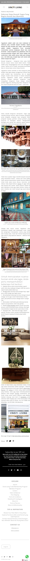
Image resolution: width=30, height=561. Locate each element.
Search (15, 485)
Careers (15, 491)
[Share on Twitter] (10, 441)
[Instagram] (21, 470)
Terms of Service (15, 503)
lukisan (11, 390)
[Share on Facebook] (7, 441)
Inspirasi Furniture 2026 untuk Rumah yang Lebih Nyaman (15, 516)
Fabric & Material (15, 493)
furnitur (17, 393)
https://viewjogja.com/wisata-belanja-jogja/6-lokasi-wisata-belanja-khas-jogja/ (17, 172)
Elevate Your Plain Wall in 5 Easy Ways (15, 513)
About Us (15, 501)
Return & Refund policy (15, 505)
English (6, 547)
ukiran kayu (26, 388)
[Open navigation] (4, 7)
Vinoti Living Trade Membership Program (15, 487)
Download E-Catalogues (15, 499)
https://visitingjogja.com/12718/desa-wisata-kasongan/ (17, 170)
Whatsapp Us (15, 528)
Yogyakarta (23, 397)
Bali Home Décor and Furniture (20, 436)
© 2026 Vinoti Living (5, 559)
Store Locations (15, 530)
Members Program (15, 489)
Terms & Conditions (15, 497)
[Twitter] (11, 470)
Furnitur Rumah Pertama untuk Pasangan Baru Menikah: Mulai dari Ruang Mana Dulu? (15, 519)
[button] (26, 560)
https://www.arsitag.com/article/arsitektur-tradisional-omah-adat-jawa (18, 38)
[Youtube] (18, 470)
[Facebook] (8, 470)
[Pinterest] (14, 470)
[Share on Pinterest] (13, 441)
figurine (3, 390)
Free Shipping (15, 495)
